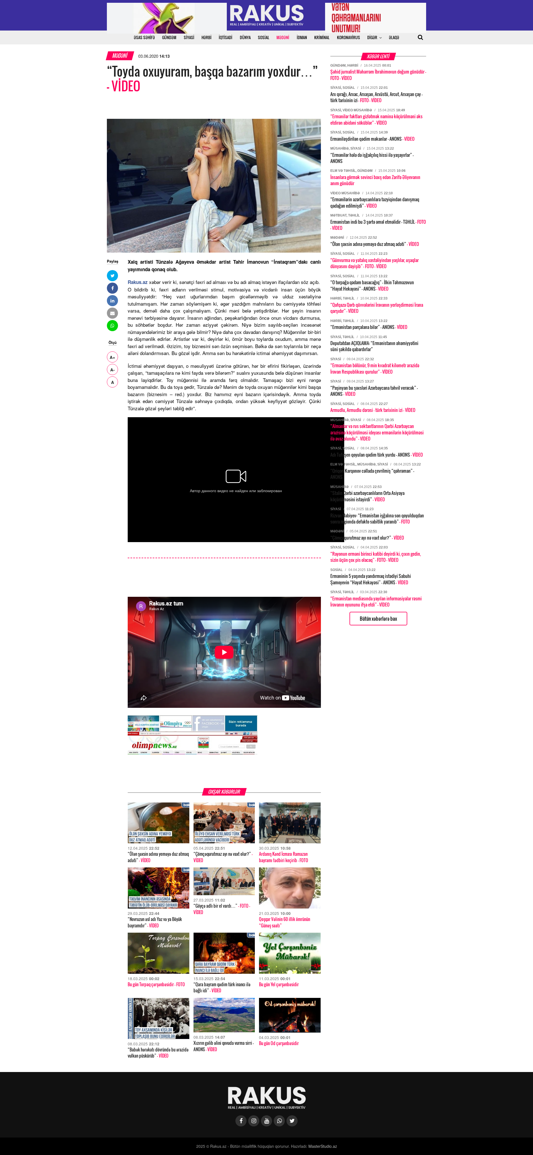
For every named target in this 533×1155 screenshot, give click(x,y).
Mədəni (120, 55)
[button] (112, 275)
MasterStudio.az (322, 1146)
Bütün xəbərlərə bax (378, 618)
